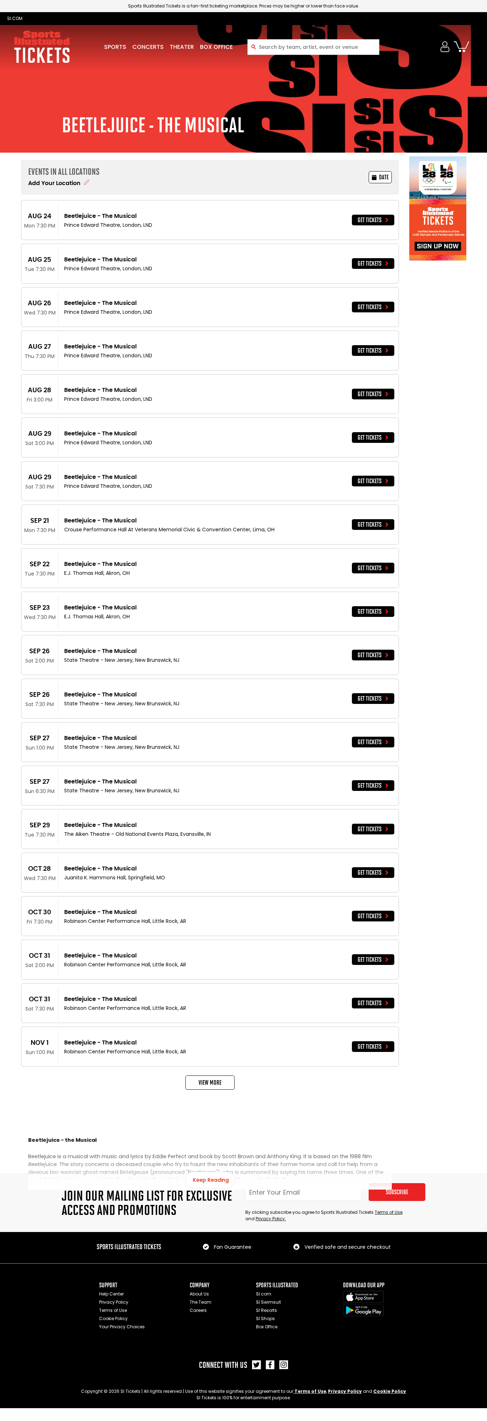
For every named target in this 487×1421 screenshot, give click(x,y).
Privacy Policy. (271, 1219)
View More (210, 1082)
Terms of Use (389, 1212)
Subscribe (397, 1192)
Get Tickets (369, 220)
